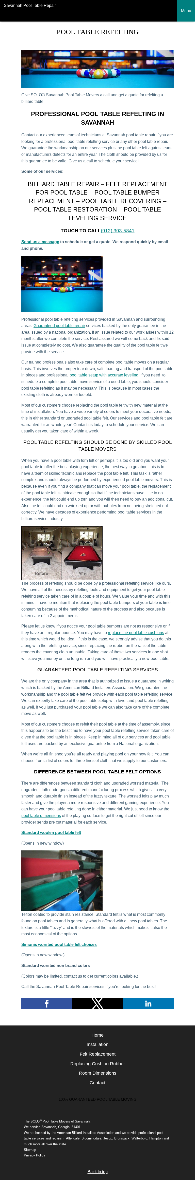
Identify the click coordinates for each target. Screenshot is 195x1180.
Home (97, 1035)
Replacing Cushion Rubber (97, 1063)
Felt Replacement (98, 1054)
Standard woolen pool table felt (51, 832)
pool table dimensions (41, 815)
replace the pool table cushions (136, 633)
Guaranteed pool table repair (59, 325)
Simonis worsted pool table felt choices (59, 944)
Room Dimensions (97, 1073)
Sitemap (30, 1150)
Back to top (98, 1172)
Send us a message (40, 242)
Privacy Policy (34, 1155)
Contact (97, 1082)
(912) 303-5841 (118, 230)
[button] (46, 1003)
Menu (186, 11)
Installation (97, 1044)
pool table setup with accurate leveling (104, 375)
